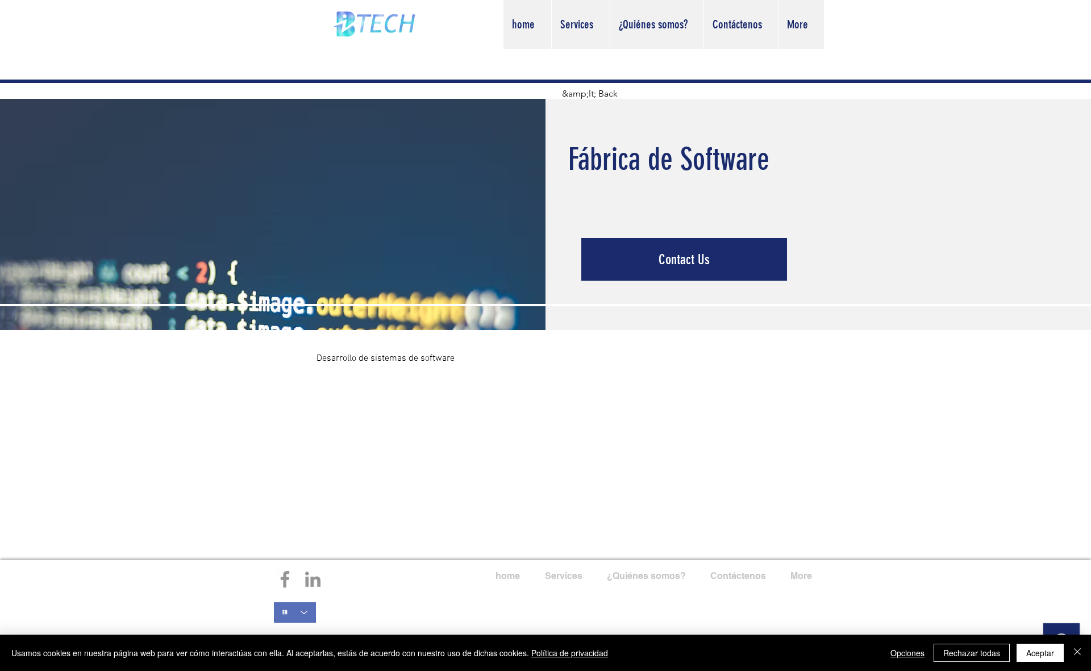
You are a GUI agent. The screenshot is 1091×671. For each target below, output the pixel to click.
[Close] (1077, 653)
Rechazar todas (971, 653)
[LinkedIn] (313, 579)
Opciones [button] (907, 653)
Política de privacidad (569, 653)
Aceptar (1040, 653)
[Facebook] (285, 579)
